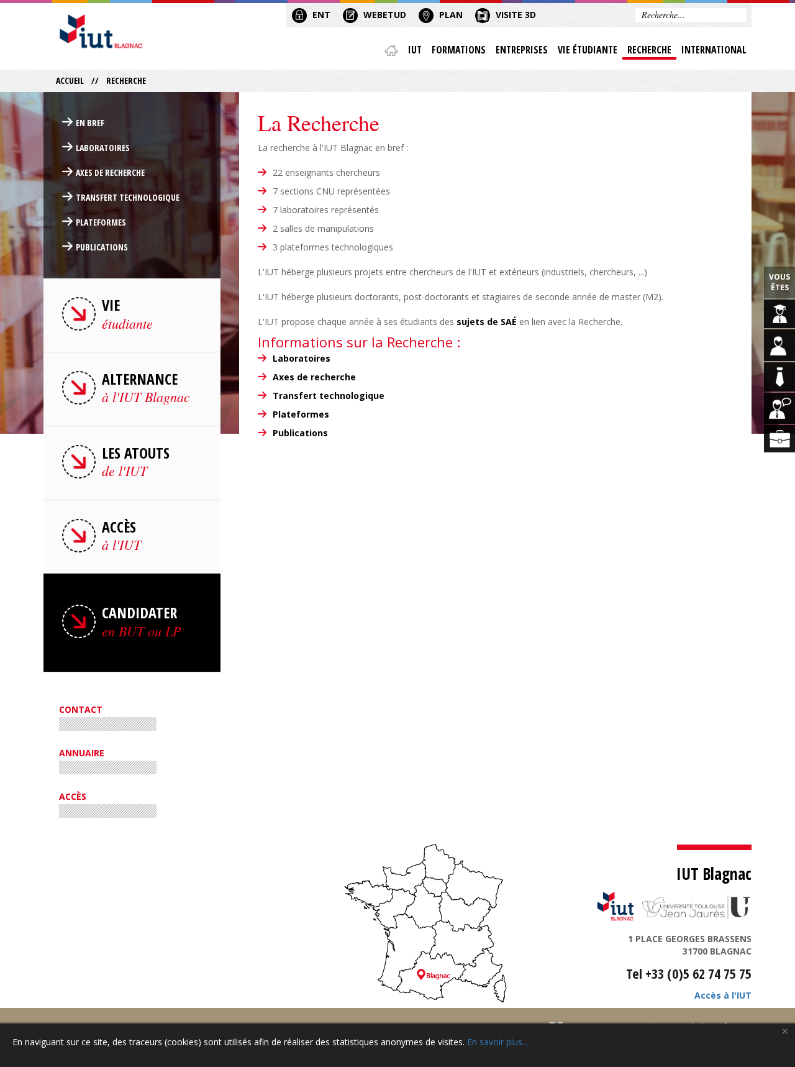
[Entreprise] (779, 377)
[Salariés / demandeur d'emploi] (779, 438)
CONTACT (80, 709)
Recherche (649, 50)
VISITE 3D (514, 15)
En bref (90, 123)
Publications (102, 247)
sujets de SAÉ (487, 321)
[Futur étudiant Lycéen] (779, 345)
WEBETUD (383, 15)
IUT (415, 50)
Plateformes (301, 414)
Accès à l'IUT (723, 995)
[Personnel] (779, 408)
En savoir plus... (497, 1042)
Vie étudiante (587, 50)
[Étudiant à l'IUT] (779, 314)
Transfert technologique (328, 395)
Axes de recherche (314, 377)
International (714, 50)
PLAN (450, 15)
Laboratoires (301, 358)
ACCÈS (72, 796)
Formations (459, 50)
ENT (320, 15)
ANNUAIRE (81, 753)
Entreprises (522, 50)
